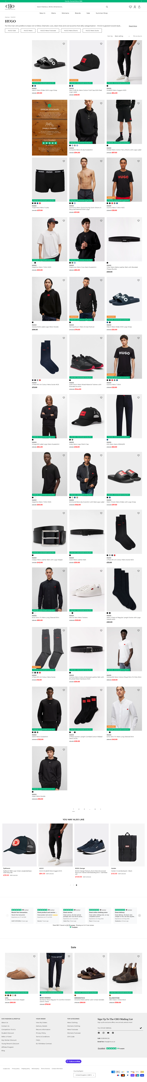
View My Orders (41, 1022)
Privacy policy (16, 1068)
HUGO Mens (28, 30)
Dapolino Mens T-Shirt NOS (41, 267)
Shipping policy (25, 1068)
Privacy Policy (41, 1033)
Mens (53, 13)
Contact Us (5, 1026)
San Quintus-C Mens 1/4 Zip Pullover (81, 327)
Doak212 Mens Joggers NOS (116, 90)
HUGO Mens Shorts (71, 30)
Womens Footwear (74, 1033)
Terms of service (45, 1068)
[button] (53, 13)
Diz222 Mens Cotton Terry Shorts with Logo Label (124, 150)
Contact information (57, 1068)
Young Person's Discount (10, 1044)
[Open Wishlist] (130, 7)
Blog (3, 1051)
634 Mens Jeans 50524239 (116, 444)
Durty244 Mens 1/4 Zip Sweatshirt (81, 150)
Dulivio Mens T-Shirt (114, 384)
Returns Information (43, 1029)
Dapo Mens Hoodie (38, 796)
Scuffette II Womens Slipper (15, 1000)
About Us (5, 1022)
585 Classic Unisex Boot (117, 1000)
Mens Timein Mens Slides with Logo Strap (121, 502)
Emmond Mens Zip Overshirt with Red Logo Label (86, 502)
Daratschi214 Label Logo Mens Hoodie (45, 327)
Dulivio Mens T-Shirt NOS (115, 208)
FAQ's (38, 1040)
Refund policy (35, 1068)
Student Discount (8, 1033)
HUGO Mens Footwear (48, 30)
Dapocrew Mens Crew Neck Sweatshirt (82, 267)
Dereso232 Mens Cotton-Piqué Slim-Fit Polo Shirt (124, 677)
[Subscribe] (141, 1028)
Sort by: (110, 36)
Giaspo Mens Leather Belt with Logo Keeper (47, 560)
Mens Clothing (72, 1022)
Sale (88, 13)
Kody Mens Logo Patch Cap (79, 444)
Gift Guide (70, 1037)
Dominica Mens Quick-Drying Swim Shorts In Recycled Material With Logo (85, 208)
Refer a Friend (6, 1037)
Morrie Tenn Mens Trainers (78, 617)
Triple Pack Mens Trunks (40, 208)
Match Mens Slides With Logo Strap (44, 90)
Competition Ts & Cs (9, 1029)
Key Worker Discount (9, 1040)
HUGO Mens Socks (92, 30)
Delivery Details (41, 1026)
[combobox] (72, 7)
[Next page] (100, 809)
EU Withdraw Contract (44, 1044)
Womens (65, 13)
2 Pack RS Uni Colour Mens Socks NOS (45, 384)
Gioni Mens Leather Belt (77, 560)
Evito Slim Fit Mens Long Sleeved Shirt (45, 617)
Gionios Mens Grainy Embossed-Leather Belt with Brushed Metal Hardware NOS (86, 678)
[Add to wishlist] (64, 44)
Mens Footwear (72, 1029)
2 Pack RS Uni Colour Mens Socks (43, 677)
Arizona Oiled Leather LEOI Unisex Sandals (89, 1000)
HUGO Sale (12, 30)
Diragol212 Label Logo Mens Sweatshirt (45, 444)
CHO (8, 1068)
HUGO (13, 17)
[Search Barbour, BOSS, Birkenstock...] (107, 7)
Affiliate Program (8, 1047)
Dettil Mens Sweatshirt (40, 737)
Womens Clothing (73, 1026)
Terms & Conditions (43, 1037)
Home (7, 17)
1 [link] (73, 809)
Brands (78, 13)
